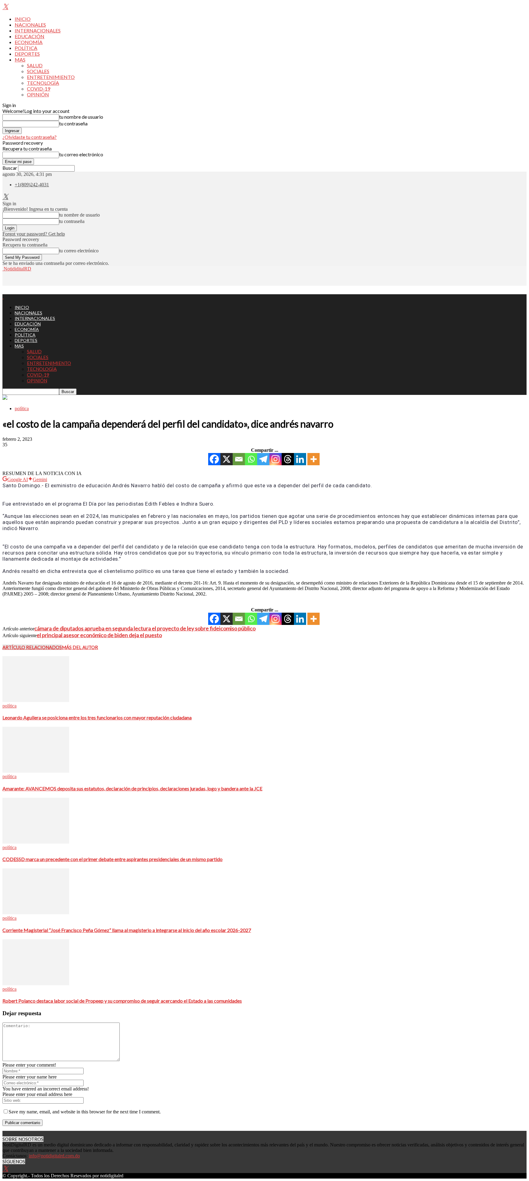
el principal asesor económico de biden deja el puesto (99, 635)
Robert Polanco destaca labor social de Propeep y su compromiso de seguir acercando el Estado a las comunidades (122, 1001)
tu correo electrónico (81, 154)
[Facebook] (214, 459)
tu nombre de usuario (81, 117)
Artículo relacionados (32, 647)
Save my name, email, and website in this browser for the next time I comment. (85, 1111)
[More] (313, 459)
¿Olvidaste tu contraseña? (29, 137)
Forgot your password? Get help (33, 233)
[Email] (239, 459)
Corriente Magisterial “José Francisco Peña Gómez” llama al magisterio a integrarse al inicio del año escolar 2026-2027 (126, 930)
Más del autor (80, 647)
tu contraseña (73, 123)
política (22, 408)
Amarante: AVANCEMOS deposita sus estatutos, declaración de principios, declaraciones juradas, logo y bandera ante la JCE (132, 788)
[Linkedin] (300, 459)
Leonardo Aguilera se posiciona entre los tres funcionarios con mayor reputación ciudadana (97, 717)
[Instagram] (275, 459)
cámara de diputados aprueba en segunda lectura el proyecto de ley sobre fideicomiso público (145, 628)
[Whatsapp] (251, 459)
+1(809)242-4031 (32, 184)
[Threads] (288, 459)
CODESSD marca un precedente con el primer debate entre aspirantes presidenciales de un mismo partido (112, 859)
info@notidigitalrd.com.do (54, 1155)
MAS (20, 59)
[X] (226, 459)
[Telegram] (263, 459)
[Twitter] (5, 7)
